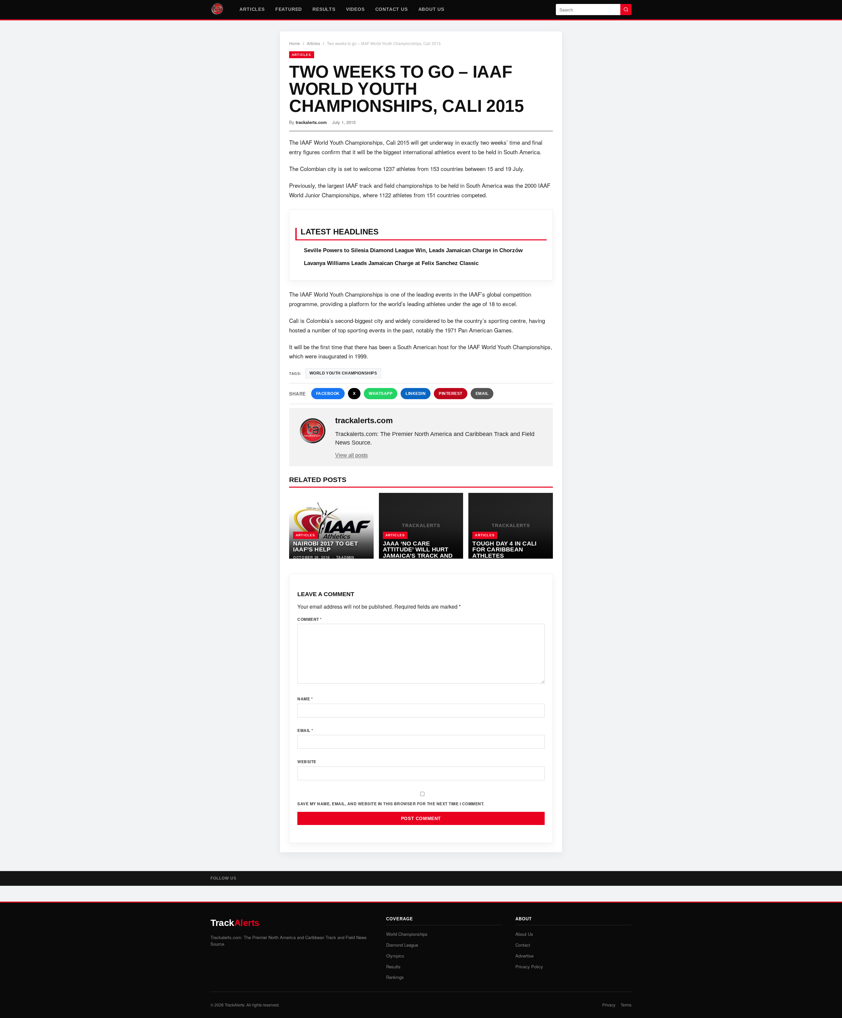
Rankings (395, 977)
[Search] (626, 9)
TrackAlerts (234, 1004)
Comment (309, 619)
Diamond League (402, 945)
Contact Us (391, 9)
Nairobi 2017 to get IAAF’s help (325, 546)
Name (305, 699)
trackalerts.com (311, 122)
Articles (251, 9)
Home (294, 43)
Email (482, 393)
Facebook (328, 393)
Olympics (395, 956)
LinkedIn (416, 393)
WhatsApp (380, 393)
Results (323, 9)
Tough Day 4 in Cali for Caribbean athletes (504, 549)
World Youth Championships (343, 373)
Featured (288, 9)
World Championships (407, 934)
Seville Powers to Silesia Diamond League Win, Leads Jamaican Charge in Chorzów (413, 250)
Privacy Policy (529, 966)
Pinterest (450, 393)
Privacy (608, 1004)
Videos (355, 9)
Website (306, 761)
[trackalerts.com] (313, 431)
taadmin (345, 557)
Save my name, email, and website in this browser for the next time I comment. (390, 804)
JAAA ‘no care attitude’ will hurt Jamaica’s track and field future (418, 552)
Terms (626, 1004)
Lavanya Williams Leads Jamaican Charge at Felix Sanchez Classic (391, 263)
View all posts (351, 455)
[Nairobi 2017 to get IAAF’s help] (331, 526)
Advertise (524, 956)
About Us (431, 9)
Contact (522, 945)
